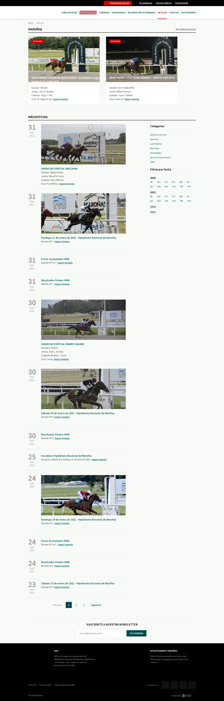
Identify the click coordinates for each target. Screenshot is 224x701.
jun (151, 186)
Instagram (192, 685)
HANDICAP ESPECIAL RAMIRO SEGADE (62, 344)
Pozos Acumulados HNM (55, 259)
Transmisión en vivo (120, 3)
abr (166, 186)
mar (174, 186)
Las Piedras (156, 143)
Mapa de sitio (45, 684)
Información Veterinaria (141, 12)
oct (166, 181)
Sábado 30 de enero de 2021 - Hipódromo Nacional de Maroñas (78, 413)
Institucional (181, 3)
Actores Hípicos (164, 3)
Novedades (155, 152)
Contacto (194, 3)
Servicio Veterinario (160, 157)
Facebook (165, 685)
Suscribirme (136, 633)
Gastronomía (188, 12)
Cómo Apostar (69, 12)
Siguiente (96, 605)
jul (188, 181)
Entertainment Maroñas (163, 650)
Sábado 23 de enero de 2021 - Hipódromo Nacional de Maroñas (78, 583)
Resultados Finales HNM (55, 280)
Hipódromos (119, 12)
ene (189, 186)
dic (151, 181)
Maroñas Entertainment (43, 9)
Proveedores (145, 3)
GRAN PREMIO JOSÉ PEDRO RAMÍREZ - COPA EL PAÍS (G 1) (142, 77)
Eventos (174, 12)
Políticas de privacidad (64, 684)
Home (30, 23)
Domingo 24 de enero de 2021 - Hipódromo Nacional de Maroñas (78, 519)
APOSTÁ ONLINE (88, 12)
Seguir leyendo (60, 99)
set (173, 181)
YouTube (183, 685)
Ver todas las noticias (186, 29)
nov (158, 181)
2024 (153, 206)
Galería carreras (158, 134)
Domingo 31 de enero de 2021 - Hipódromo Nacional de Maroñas (78, 237)
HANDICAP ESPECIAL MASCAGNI (59, 168)
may (159, 186)
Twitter (174, 685)
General (154, 139)
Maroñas (154, 148)
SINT (152, 161)
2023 (153, 212)
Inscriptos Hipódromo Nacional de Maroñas (66, 455)
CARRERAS (104, 12)
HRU (56, 650)
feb (181, 186)
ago (181, 181)
